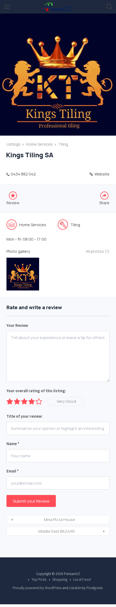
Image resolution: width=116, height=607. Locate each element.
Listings (13, 144)
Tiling (63, 144)
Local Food (82, 579)
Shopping (59, 579)
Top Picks (39, 579)
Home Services (39, 144)
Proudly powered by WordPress (37, 587)
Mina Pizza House (59, 519)
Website (102, 174)
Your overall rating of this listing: (36, 390)
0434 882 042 (23, 174)
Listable (75, 587)
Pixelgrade (94, 587)
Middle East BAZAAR (56, 531)
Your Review (17, 325)
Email (12, 471)
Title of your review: (24, 416)
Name (12, 443)
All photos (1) (98, 251)
